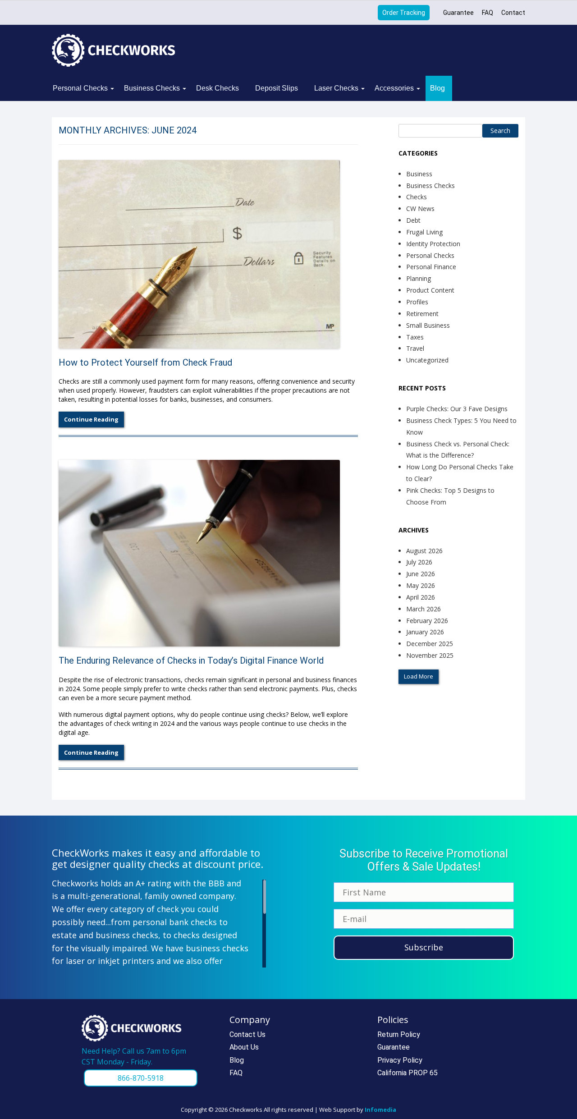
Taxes (415, 337)
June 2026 (420, 573)
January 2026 (425, 632)
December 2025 (429, 643)
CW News (420, 208)
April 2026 (420, 597)
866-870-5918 (141, 1078)
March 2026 (423, 609)
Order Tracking (403, 12)
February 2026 (427, 620)
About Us (244, 1047)
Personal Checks (80, 88)
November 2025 (429, 655)
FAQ (487, 12)
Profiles (417, 302)
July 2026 (419, 562)
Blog (437, 88)
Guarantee (458, 12)
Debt (413, 220)
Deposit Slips (276, 88)
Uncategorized (427, 360)
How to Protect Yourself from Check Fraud (145, 362)
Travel (415, 348)
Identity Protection (433, 243)
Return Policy (398, 1034)
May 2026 (420, 585)
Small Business (428, 325)
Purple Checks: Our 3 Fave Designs (457, 408)
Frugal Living (424, 232)
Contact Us (247, 1034)
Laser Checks (336, 88)
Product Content (430, 290)
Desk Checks (217, 88)
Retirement (422, 313)
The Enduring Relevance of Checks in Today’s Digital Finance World (191, 660)
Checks (416, 197)
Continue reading (91, 419)
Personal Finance (431, 266)
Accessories (394, 88)
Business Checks (152, 88)
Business (419, 174)
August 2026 (424, 550)
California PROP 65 (407, 1073)
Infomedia (380, 1109)
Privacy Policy (399, 1060)
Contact (513, 12)
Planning (418, 278)
